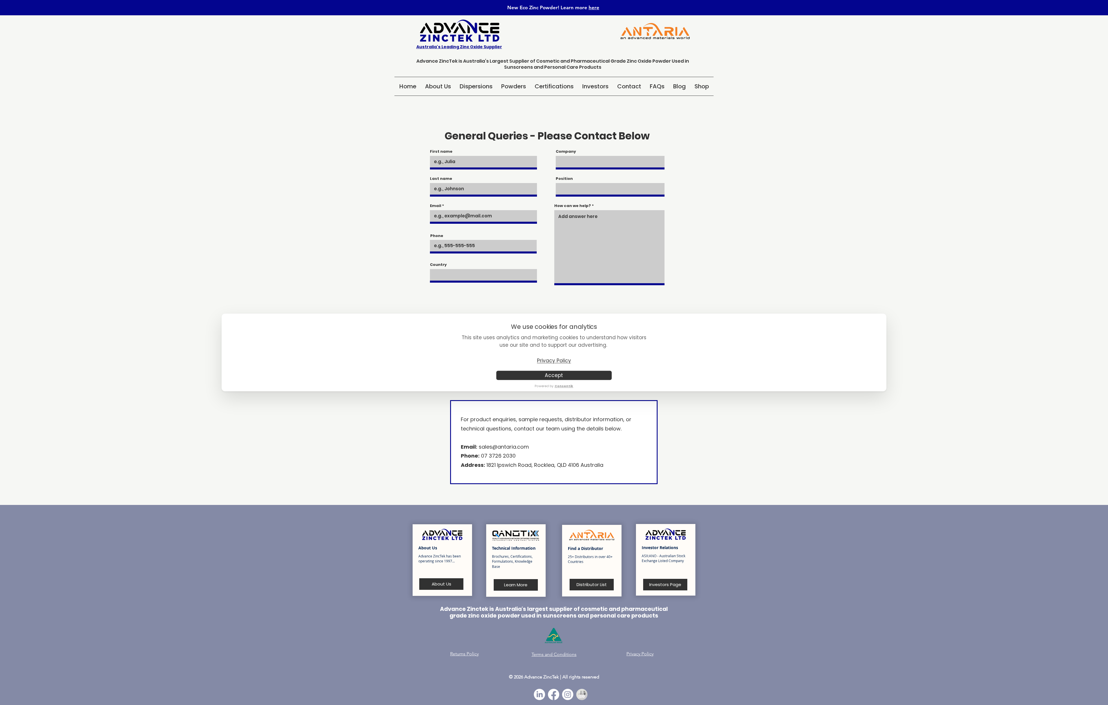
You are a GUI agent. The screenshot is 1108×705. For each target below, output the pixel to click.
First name (441, 151)
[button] (476, 86)
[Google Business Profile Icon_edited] (581, 694)
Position (564, 178)
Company (566, 151)
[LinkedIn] (539, 694)
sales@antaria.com (504, 446)
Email (435, 206)
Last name (441, 178)
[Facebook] (553, 694)
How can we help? (572, 206)
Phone (436, 236)
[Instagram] (567, 694)
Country (438, 264)
